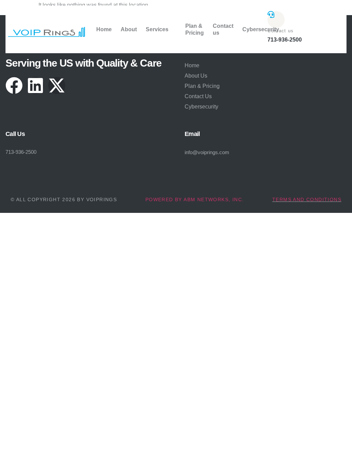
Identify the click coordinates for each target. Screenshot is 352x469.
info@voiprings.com (207, 152)
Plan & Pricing (194, 29)
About (129, 29)
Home (104, 29)
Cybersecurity (260, 29)
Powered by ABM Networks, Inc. (194, 199)
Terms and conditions (306, 199)
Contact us (223, 29)
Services (157, 29)
